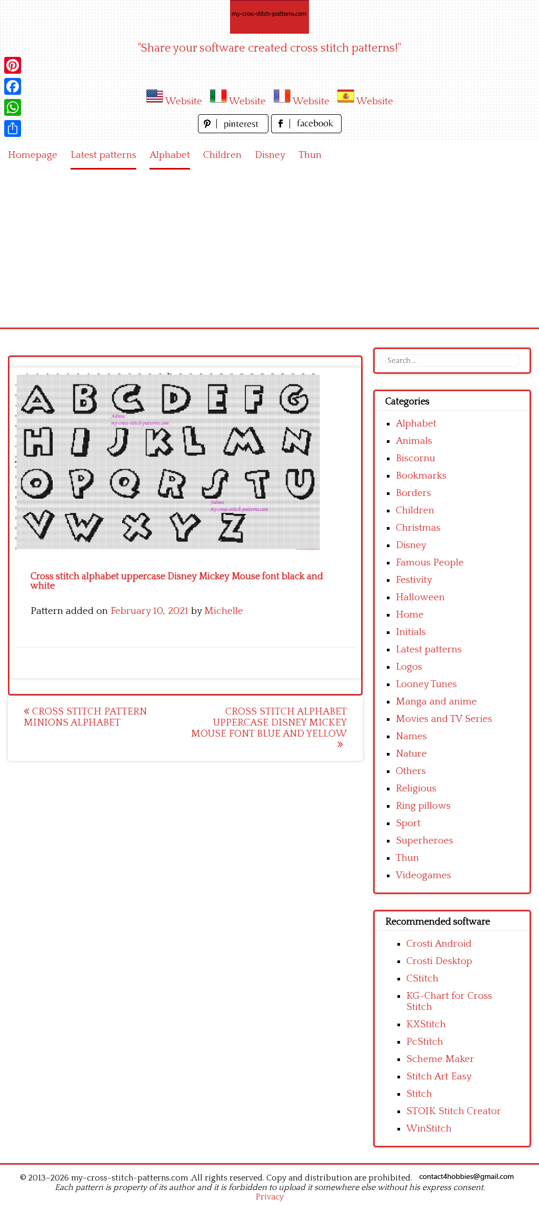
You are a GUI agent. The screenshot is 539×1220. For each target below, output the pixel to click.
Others (411, 771)
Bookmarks (421, 475)
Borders (413, 493)
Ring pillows (423, 805)
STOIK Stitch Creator (453, 1111)
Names (411, 736)
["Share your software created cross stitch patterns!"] (269, 17)
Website (183, 101)
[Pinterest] (12, 65)
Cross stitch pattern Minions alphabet (85, 717)
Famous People (430, 562)
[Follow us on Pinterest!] (234, 130)
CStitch (422, 978)
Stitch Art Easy (439, 1076)
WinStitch (429, 1128)
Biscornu (415, 458)
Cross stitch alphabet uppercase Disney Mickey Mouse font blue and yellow (269, 722)
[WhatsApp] (12, 107)
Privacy (270, 1197)
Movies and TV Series (444, 719)
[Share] (12, 128)
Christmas (418, 527)
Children (222, 155)
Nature (411, 753)
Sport (408, 823)
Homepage (32, 155)
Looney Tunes (426, 684)
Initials (411, 632)
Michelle (223, 611)
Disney (270, 155)
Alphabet (169, 155)
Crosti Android (439, 943)
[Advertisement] (269, 248)
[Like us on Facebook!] (306, 130)
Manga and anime (436, 701)
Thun (310, 155)
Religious (416, 788)
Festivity (414, 580)
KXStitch (426, 1024)
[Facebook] (12, 86)
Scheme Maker (440, 1059)
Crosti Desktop (439, 961)
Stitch (419, 1093)
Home (410, 614)
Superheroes (424, 840)
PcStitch (424, 1041)
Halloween (420, 597)
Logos (409, 666)
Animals (414, 441)
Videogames (423, 875)
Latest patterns (103, 155)
